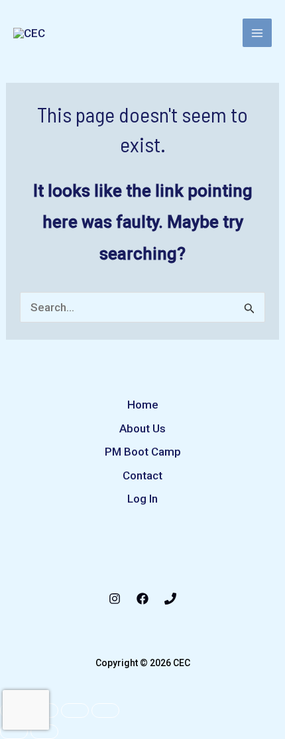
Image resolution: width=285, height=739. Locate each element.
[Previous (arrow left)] (14, 731)
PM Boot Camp (143, 451)
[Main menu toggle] (257, 33)
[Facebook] (142, 599)
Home (142, 404)
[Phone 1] (170, 599)
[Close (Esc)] (105, 710)
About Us (142, 428)
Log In (142, 498)
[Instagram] (115, 599)
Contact (142, 475)
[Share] (75, 710)
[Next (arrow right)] (44, 731)
